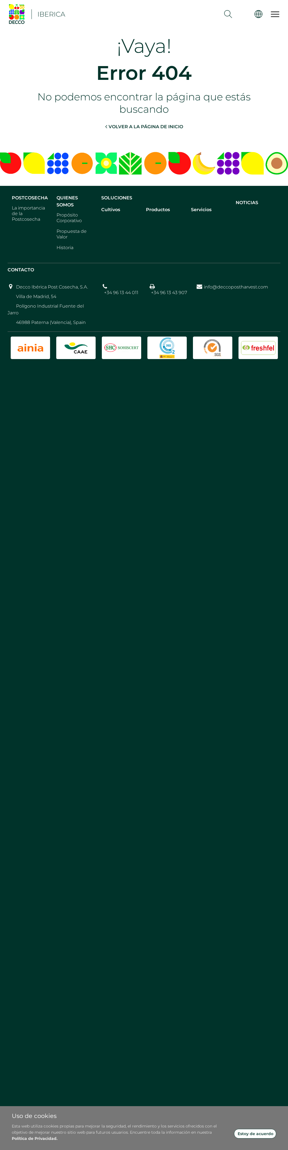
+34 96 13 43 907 (169, 292)
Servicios (201, 209)
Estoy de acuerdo (255, 1133)
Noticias (247, 202)
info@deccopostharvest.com (236, 287)
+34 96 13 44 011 (121, 292)
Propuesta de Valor (72, 234)
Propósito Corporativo (69, 217)
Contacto (21, 269)
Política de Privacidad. (34, 1138)
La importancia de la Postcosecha (28, 213)
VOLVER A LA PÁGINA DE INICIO (146, 126)
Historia (65, 247)
